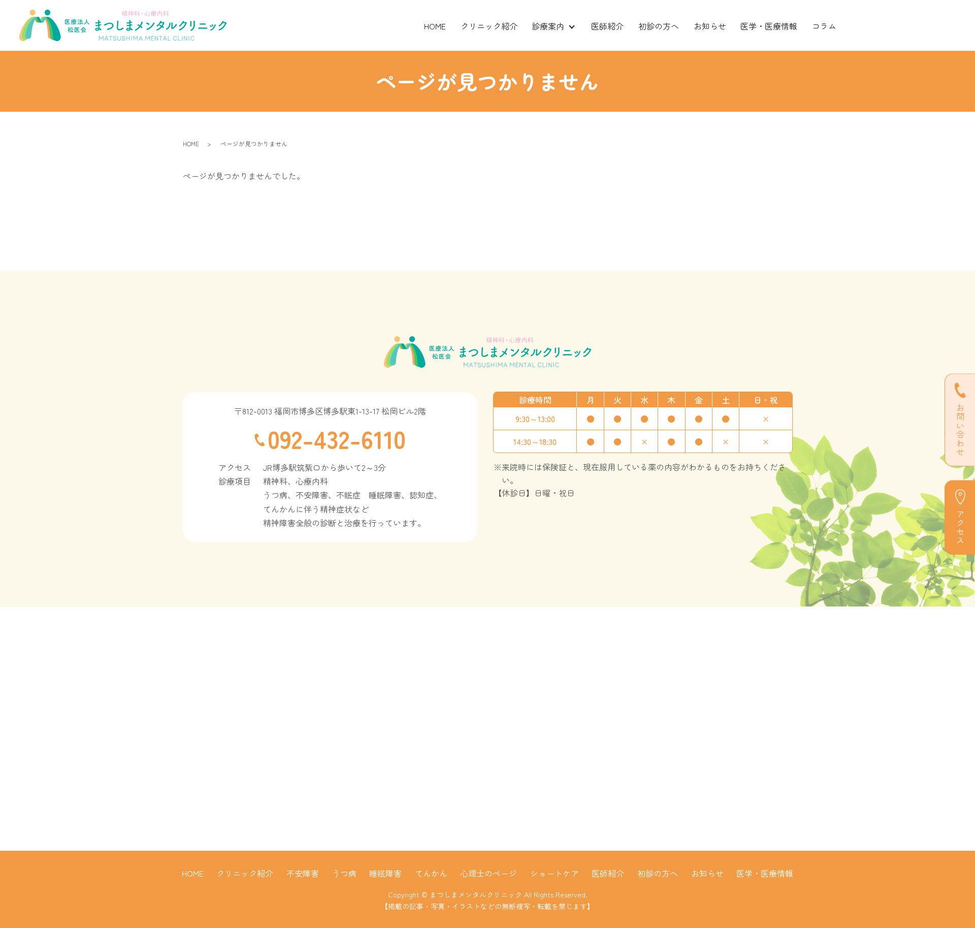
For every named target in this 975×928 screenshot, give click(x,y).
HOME (435, 26)
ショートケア (554, 873)
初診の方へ (658, 26)
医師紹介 (607, 26)
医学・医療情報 (768, 26)
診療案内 (548, 26)
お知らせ (710, 26)
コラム (824, 26)
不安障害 (302, 873)
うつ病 (344, 873)
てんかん (431, 873)
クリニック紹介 (489, 26)
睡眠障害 (385, 873)
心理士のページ (488, 873)
